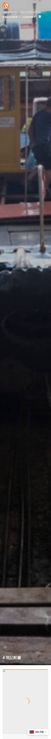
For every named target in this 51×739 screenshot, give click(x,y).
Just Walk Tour (10, 12)
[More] (39, 17)
